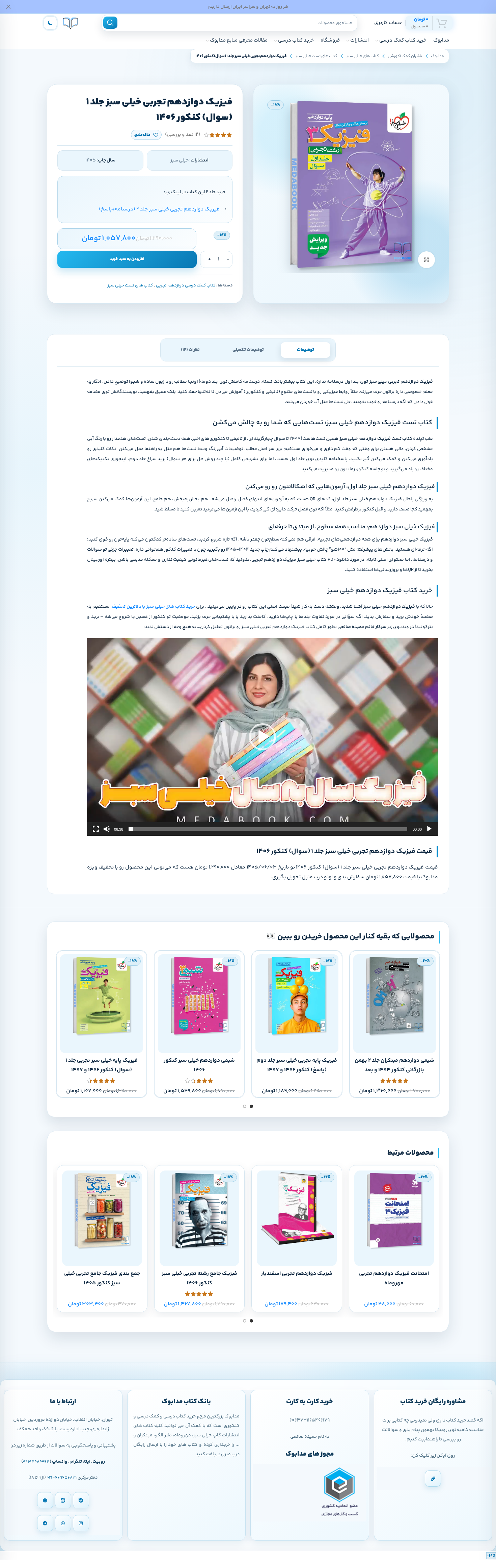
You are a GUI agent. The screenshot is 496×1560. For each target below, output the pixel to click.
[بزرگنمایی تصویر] (426, 259)
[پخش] (429, 833)
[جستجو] (110, 23)
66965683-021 (61, 1477)
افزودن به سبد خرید (127, 259)
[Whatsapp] (63, 1523)
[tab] (305, 350)
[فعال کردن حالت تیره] (50, 23)
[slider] (268, 829)
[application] (262, 737)
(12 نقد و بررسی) (182, 135)
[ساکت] (106, 833)
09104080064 (36, 1461)
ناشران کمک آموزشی (405, 56)
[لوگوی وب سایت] (70, 23)
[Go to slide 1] (251, 1106)
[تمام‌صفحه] (95, 833)
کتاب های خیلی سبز (362, 56)
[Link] (433, 1478)
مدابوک (437, 56)
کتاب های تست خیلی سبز (316, 56)
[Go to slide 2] (244, 1106)
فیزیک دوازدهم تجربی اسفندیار (296, 1273)
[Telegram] (45, 1523)
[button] (262, 736)
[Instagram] (81, 1523)
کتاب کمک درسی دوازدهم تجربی (186, 285)
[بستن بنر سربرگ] (8, 6)
